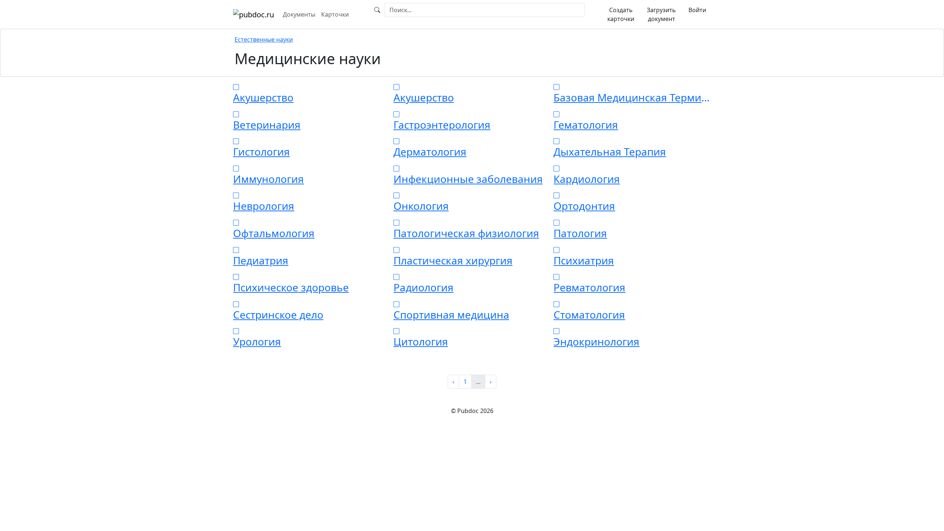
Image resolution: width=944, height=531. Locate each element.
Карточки (335, 14)
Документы (299, 14)
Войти (697, 10)
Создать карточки (620, 14)
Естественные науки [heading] (264, 39)
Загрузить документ (661, 14)
